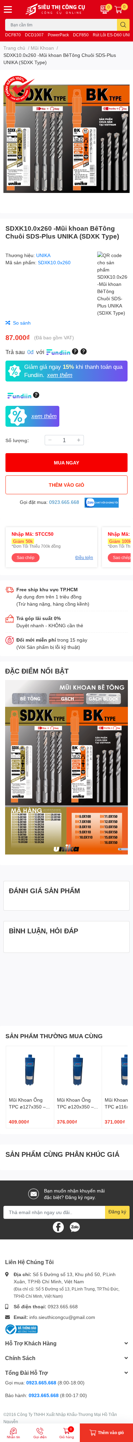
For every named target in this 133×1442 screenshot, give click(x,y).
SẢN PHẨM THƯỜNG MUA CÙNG (54, 1036)
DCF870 (13, 34)
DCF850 (81, 34)
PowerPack (58, 34)
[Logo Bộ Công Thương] (21, 1329)
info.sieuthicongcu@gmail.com (62, 1317)
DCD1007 (34, 34)
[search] (123, 25)
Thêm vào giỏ (66, 485)
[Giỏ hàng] (118, 9)
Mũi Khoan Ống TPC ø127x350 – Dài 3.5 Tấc (27, 1106)
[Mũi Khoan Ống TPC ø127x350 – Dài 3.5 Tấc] (30, 1070)
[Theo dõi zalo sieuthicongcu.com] (74, 1226)
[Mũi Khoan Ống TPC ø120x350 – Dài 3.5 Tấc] (78, 1070)
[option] (66, 138)
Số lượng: (17, 440)
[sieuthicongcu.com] (55, 9)
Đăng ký (117, 1211)
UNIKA (43, 255)
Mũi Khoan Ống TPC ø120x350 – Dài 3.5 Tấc (75, 1106)
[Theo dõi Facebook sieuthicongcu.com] (58, 1226)
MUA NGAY (66, 462)
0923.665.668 (63, 1306)
